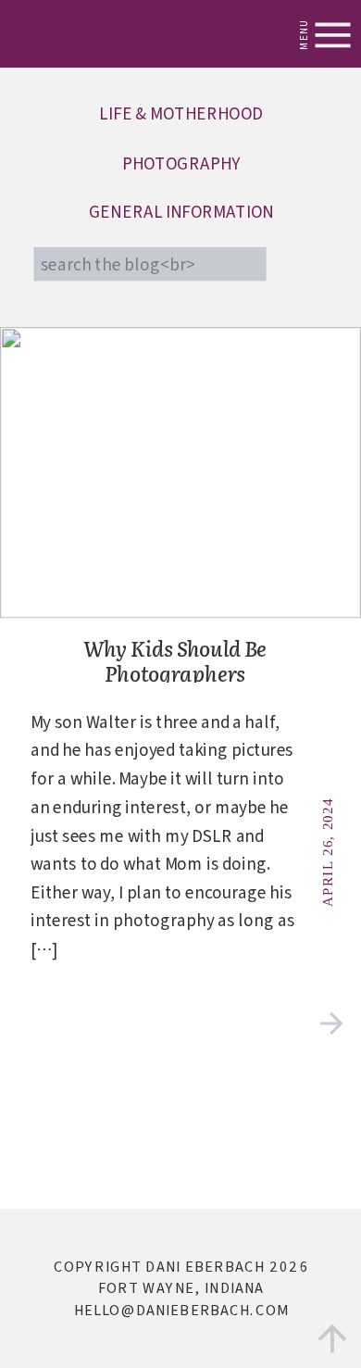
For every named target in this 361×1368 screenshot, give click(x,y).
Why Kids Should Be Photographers (175, 661)
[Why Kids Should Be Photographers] (332, 1024)
